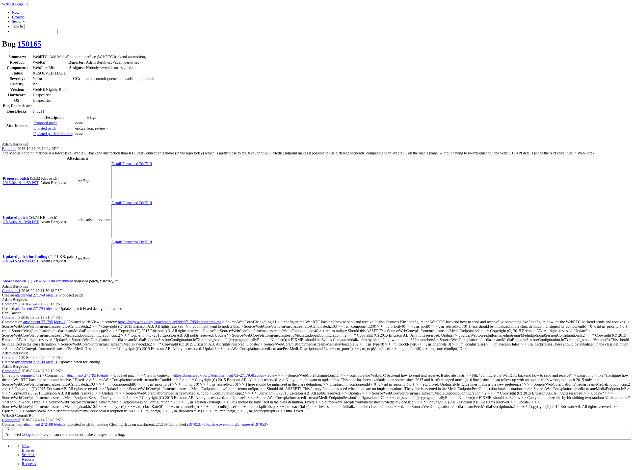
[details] (52, 295)
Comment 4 (11, 357)
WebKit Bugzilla (15, 4)
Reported (9, 149)
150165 (29, 43)
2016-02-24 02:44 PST (21, 261)
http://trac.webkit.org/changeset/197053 (235, 424)
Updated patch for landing (53, 134)
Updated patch (44, 128)
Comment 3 (11, 317)
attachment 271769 (30, 295)
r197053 (193, 424)
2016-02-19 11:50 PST (20, 183)
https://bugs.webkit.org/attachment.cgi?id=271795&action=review (169, 322)
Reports (28, 459)
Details (116, 164)
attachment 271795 (30, 308)
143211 (38, 111)
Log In (18, 26)
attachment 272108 (30, 362)
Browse (18, 17)
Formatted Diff (134, 164)
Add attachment (60, 281)
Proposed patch (45, 123)
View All (40, 281)
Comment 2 (11, 304)
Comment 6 (11, 420)
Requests (29, 464)
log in (30, 434)
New (16, 12)
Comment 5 (11, 371)
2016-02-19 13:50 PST (21, 222)
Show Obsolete (15, 281)
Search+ (18, 21)
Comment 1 (11, 291)
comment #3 (30, 375)
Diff (149, 164)
